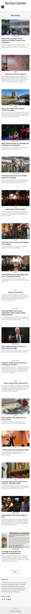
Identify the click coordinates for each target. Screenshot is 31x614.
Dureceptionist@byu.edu (13, 591)
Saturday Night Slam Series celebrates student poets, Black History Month (13, 313)
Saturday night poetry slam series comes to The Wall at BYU (14, 482)
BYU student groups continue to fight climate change (14, 347)
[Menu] (2, 7)
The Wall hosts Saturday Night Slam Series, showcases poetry (15, 275)
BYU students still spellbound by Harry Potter (14, 418)
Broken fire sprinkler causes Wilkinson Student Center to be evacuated (13, 40)
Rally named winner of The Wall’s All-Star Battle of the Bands (15, 144)
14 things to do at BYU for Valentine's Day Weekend (11, 552)
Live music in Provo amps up (15, 74)
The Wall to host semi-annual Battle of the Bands (15, 243)
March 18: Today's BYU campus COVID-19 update (13, 109)
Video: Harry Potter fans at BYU (15, 383)
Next (15, 572)
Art (15, 447)
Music (15, 71)
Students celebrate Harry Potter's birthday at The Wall (14, 364)
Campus (15, 106)
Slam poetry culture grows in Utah (15, 450)
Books (15, 380)
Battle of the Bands (15, 292)
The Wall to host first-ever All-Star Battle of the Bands (14, 177)
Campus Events (15, 36)
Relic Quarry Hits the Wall (15, 209)
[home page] (15, 4)
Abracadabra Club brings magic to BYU (14, 516)
